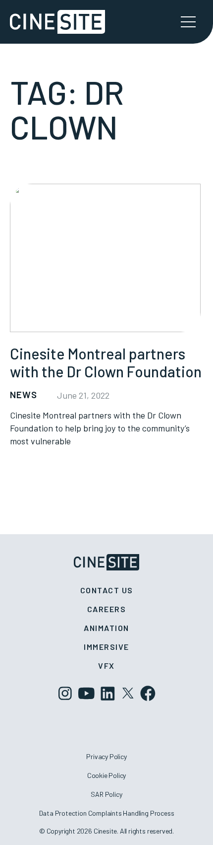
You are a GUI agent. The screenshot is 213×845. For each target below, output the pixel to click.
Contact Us (106, 590)
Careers (106, 609)
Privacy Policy (106, 756)
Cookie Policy (106, 775)
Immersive (106, 646)
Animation (106, 628)
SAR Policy (106, 794)
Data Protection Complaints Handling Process (106, 813)
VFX (106, 665)
